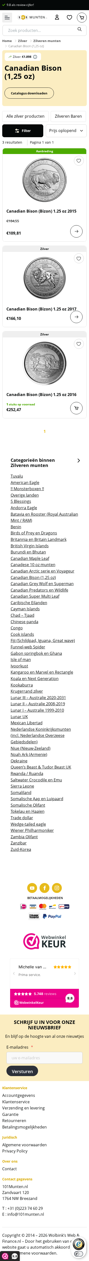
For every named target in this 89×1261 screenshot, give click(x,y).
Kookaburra (22, 685)
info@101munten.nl (25, 1214)
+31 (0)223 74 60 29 (25, 1208)
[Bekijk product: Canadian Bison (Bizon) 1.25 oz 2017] (44, 278)
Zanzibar (19, 843)
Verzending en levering (23, 1108)
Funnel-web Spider (28, 647)
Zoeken (80, 29)
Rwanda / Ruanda (27, 773)
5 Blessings (21, 501)
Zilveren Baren (68, 116)
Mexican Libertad (27, 723)
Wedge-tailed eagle (28, 824)
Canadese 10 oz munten (33, 564)
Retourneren (14, 1120)
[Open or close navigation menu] (7, 17)
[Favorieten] (69, 17)
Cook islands (22, 634)
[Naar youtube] (32, 888)
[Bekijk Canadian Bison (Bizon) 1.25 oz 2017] (76, 317)
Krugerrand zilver (27, 691)
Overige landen (25, 495)
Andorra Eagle (24, 507)
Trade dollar (22, 817)
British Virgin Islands (30, 546)
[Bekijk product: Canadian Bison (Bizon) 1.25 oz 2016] (44, 363)
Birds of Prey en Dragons (34, 533)
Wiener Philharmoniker (32, 830)
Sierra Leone (22, 786)
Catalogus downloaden (29, 93)
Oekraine (19, 761)
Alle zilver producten (25, 116)
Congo (17, 628)
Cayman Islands (25, 609)
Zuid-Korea (21, 849)
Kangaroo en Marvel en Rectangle (42, 672)
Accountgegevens (18, 1095)
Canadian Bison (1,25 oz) (33, 577)
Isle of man (21, 659)
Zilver (22, 41)
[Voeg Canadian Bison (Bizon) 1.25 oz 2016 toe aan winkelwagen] (76, 408)
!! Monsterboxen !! (27, 488)
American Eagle (25, 482)
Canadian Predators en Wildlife (39, 590)
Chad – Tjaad (22, 615)
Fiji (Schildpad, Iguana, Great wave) (43, 640)
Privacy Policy (14, 1151)
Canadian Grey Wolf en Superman (42, 583)
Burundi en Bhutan (28, 552)
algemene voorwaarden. (34, 1253)
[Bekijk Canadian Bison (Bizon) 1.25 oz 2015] (76, 231)
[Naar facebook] (44, 888)
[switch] (78, 1254)
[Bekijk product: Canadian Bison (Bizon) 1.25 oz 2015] (44, 180)
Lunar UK (19, 716)
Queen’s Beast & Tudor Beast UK (41, 767)
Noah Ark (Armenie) (29, 754)
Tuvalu (17, 476)
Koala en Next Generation (35, 678)
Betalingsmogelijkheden (24, 1127)
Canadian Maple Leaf (30, 558)
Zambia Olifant (24, 837)
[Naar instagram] (57, 888)
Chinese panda (24, 621)
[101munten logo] (32, 17)
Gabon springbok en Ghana (36, 653)
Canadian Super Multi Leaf (35, 596)
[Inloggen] (57, 17)
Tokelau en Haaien (27, 811)
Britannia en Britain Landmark (39, 539)
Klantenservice (16, 1102)
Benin (16, 527)
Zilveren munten (47, 41)
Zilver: (22, 57)
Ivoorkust (19, 666)
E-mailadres (19, 1047)
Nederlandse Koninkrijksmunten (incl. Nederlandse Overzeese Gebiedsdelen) (41, 736)
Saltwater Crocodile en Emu (36, 780)
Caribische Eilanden (29, 602)
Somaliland (21, 792)
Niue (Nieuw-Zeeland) (30, 748)
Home (7, 41)
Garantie (10, 1114)
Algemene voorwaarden (24, 1145)
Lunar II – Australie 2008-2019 (38, 704)
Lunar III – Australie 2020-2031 (38, 697)
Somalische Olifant (28, 805)
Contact (9, 1169)
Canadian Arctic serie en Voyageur (42, 571)
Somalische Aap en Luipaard (37, 798)
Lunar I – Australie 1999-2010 (37, 710)
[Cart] (82, 17)
